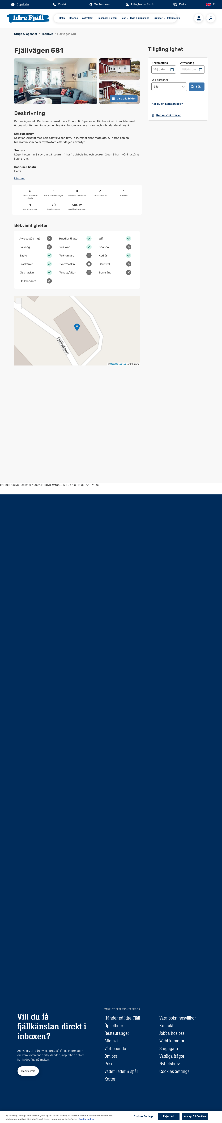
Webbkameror (171, 1040)
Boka (62, 17)
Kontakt (166, 1025)
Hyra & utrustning (139, 17)
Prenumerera (28, 1070)
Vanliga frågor (171, 1056)
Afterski (111, 1040)
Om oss (111, 1056)
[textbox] (77, 146)
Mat (124, 17)
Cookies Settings (174, 1071)
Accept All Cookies (195, 1116)
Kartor (110, 1079)
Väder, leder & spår (121, 1071)
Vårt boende (115, 1048)
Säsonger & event (107, 17)
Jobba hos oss (172, 1033)
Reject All (168, 1116)
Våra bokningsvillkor (177, 1018)
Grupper (158, 17)
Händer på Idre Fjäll (122, 1018)
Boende (73, 17)
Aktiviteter (87, 17)
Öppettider (113, 1025)
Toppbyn (47, 34)
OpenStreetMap (118, 364)
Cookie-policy (86, 1119)
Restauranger (116, 1033)
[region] (111, 1117)
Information (173, 17)
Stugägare (168, 1048)
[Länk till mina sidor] (198, 18)
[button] (77, 327)
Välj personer (159, 79)
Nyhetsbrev (169, 1063)
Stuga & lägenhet (25, 34)
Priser (109, 1063)
